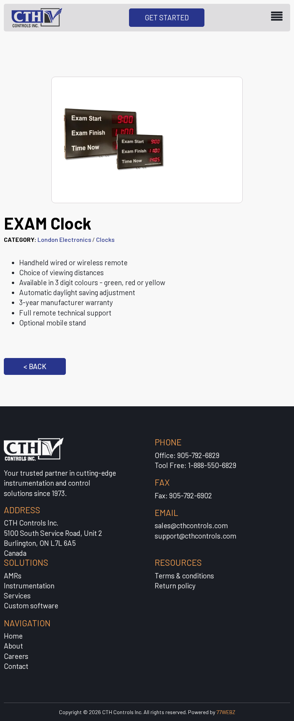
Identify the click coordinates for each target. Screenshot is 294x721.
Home (13, 635)
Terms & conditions (184, 575)
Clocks (105, 239)
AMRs (12, 575)
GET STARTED (167, 17)
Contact (16, 666)
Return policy (175, 585)
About (13, 645)
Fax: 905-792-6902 (183, 495)
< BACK (34, 366)
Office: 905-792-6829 (187, 455)
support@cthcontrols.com (195, 535)
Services (17, 595)
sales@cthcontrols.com (191, 525)
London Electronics (64, 239)
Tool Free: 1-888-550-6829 (195, 465)
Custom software (31, 605)
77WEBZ (225, 712)
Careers (16, 656)
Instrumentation (29, 585)
